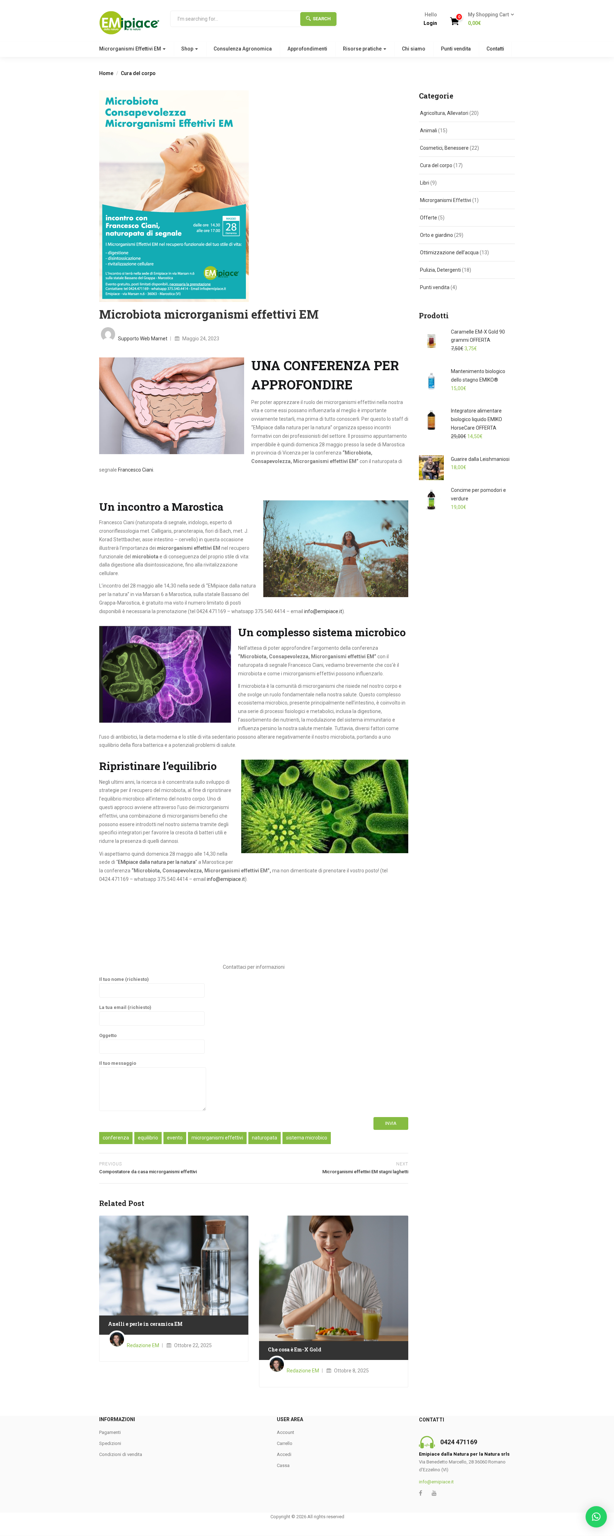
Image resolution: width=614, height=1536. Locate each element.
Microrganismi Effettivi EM (130, 49)
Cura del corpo (138, 73)
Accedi (284, 1454)
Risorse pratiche (363, 49)
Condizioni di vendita (120, 1454)
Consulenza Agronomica (243, 49)
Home (106, 73)
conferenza (116, 1138)
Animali (428, 130)
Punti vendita (456, 49)
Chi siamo (413, 49)
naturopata (264, 1138)
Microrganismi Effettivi (445, 200)
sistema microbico (306, 1138)
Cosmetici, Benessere (444, 148)
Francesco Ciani (135, 470)
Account (285, 1432)
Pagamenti (110, 1432)
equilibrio (148, 1138)
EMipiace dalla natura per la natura (156, 862)
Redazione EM (143, 1345)
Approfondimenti (307, 49)
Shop (187, 49)
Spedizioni (110, 1443)
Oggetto (108, 1035)
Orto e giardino (436, 235)
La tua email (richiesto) (125, 1007)
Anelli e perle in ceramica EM (145, 1323)
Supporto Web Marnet (142, 338)
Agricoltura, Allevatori (444, 113)
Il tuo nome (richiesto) (124, 979)
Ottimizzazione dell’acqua (449, 252)
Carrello (284, 1443)
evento (175, 1138)
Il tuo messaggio (117, 1063)
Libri (424, 183)
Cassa (283, 1465)
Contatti (495, 49)
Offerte (428, 217)
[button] (489, 19)
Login (430, 23)
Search (322, 18)
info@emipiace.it (323, 611)
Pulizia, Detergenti (440, 270)
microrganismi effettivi (217, 1138)
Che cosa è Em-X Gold (294, 1349)
